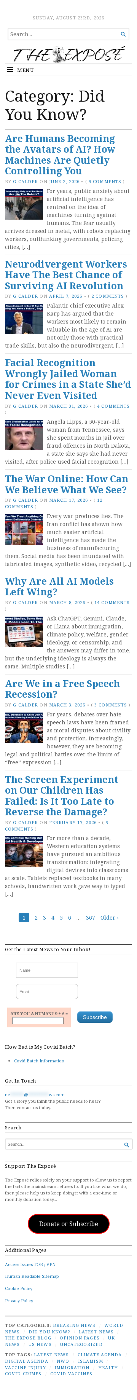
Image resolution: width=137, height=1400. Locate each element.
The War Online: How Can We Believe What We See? (66, 484)
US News (40, 1344)
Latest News (96, 1332)
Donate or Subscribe (68, 1224)
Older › (109, 917)
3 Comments (110, 705)
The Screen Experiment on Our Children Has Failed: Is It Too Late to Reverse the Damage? (61, 795)
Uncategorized (81, 1344)
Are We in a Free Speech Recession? (62, 689)
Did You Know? (49, 1332)
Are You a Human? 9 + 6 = (39, 1013)
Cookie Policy (18, 1288)
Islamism (90, 1361)
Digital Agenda (26, 1361)
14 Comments (112, 602)
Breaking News (74, 1325)
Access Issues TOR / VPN (30, 1264)
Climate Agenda (100, 1354)
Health (108, 1367)
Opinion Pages (80, 1338)
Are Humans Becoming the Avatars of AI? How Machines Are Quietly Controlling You (60, 154)
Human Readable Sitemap (32, 1276)
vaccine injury (25, 1367)
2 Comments (107, 296)
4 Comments (113, 406)
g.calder (25, 181)
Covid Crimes (23, 1373)
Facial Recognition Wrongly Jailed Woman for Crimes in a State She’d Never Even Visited (68, 379)
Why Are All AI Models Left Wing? (59, 586)
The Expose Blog (28, 1338)
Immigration (71, 1367)
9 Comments (105, 181)
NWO (63, 1361)
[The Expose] (68, 54)
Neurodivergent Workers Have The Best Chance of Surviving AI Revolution (66, 275)
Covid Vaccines (71, 1373)
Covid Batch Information (39, 1061)
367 (90, 917)
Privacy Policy (19, 1300)
